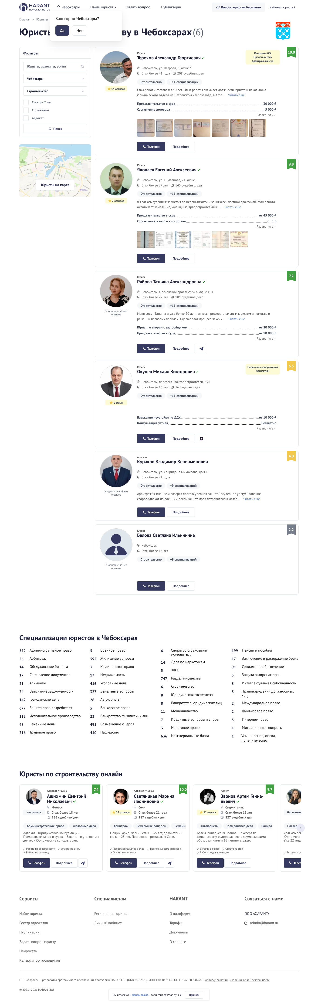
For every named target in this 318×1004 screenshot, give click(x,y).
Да (62, 30)
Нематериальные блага (190, 735)
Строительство (182, 686)
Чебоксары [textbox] (35, 79)
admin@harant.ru (216, 980)
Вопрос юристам (241, 7)
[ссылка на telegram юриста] (201, 348)
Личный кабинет (108, 922)
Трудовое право (43, 732)
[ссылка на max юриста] (201, 438)
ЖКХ (175, 670)
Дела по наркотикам (188, 661)
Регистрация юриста (110, 913)
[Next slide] (301, 828)
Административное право (51, 650)
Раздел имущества (186, 678)
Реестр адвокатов (33, 922)
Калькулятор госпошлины (40, 960)
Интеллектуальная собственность (269, 683)
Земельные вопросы (117, 691)
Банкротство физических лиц (124, 715)
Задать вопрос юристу (37, 941)
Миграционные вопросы (262, 727)
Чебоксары (70, 7)
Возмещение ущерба (117, 724)
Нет (79, 30)
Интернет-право (255, 719)
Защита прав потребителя (51, 707)
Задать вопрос (138, 7)
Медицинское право (117, 666)
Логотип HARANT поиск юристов (34, 7)
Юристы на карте (55, 185)
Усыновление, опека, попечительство (258, 738)
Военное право (112, 650)
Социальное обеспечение (263, 666)
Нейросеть (28, 951)
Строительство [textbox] (37, 91)
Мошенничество (184, 711)
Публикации (171, 7)
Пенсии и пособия (257, 650)
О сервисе (177, 941)
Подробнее (181, 147)
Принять (194, 995)
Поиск (57, 129)
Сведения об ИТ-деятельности (250, 980)
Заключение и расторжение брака (270, 658)
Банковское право (115, 707)
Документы (178, 932)
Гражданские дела (44, 699)
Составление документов (50, 674)
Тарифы (175, 922)
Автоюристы (110, 699)
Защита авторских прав (261, 674)
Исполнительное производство (55, 715)
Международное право (261, 702)
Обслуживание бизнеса (49, 666)
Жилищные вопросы (117, 658)
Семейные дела (42, 724)
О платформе (180, 913)
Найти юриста (101, 7)
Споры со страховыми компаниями (189, 652)
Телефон (153, 147)
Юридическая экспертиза (192, 694)
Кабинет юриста (281, 7)
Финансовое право (257, 711)
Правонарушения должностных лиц (268, 693)
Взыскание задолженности (52, 691)
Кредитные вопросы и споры (195, 719)
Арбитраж (38, 658)
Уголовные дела (113, 683)
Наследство (109, 732)
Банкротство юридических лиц (196, 702)
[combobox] (55, 78)
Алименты (38, 683)
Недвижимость (112, 674)
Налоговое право (185, 727)
